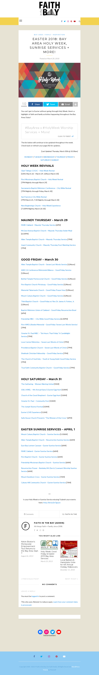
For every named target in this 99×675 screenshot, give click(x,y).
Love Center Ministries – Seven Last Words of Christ (42, 342)
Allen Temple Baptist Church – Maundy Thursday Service (44, 239)
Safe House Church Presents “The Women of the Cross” (44, 418)
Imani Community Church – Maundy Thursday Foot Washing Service (48, 245)
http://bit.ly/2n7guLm (51, 502)
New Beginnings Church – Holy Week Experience (41, 205)
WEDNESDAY (49, 157)
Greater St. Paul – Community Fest (35, 401)
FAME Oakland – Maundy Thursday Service (38, 225)
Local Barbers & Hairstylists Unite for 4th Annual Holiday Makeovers (68, 563)
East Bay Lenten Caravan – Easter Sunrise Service (41, 445)
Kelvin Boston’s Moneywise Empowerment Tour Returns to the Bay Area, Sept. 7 (29, 547)
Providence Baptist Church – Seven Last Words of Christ (44, 348)
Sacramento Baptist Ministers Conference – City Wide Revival (46, 188)
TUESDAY (38, 157)
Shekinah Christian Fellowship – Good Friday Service (42, 353)
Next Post (71, 579)
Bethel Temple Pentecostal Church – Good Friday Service (44, 279)
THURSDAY (61, 157)
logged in (35, 596)
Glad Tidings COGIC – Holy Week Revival (38, 171)
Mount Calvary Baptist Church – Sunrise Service (40, 434)
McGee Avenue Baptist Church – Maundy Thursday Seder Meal (46, 231)
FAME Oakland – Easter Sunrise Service (37, 451)
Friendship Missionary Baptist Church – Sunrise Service (43, 462)
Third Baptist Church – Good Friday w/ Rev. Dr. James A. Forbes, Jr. (47, 301)
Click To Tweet (64, 136)
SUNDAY (55, 160)
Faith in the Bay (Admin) (49, 523)
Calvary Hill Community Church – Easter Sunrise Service (43, 482)
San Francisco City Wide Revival (34, 197)
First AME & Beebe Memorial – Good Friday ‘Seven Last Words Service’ (49, 324)
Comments (29, 514)
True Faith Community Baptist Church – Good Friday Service (45, 368)
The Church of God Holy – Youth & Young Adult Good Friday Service (48, 359)
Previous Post (30, 579)
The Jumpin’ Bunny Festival (32, 407)
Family (48, 35)
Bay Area (38, 35)
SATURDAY (45, 160)
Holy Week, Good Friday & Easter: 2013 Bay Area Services (48, 555)
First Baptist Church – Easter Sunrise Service (39, 457)
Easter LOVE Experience (31, 412)
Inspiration (59, 35)
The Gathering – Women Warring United (37, 384)
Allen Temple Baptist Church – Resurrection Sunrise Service (45, 440)
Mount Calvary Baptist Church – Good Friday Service (42, 296)
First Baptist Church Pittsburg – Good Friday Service (42, 284)
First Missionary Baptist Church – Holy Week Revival (42, 179)
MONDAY (28, 157)
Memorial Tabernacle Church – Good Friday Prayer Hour (43, 290)
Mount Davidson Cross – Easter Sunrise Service (40, 477)
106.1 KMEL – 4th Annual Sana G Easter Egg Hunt (41, 390)
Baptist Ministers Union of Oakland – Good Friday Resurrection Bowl (48, 310)
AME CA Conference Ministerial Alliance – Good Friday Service (46, 270)
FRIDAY (70, 157)
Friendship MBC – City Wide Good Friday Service (40, 319)
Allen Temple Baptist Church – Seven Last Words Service (44, 264)
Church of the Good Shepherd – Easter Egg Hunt (41, 395)
